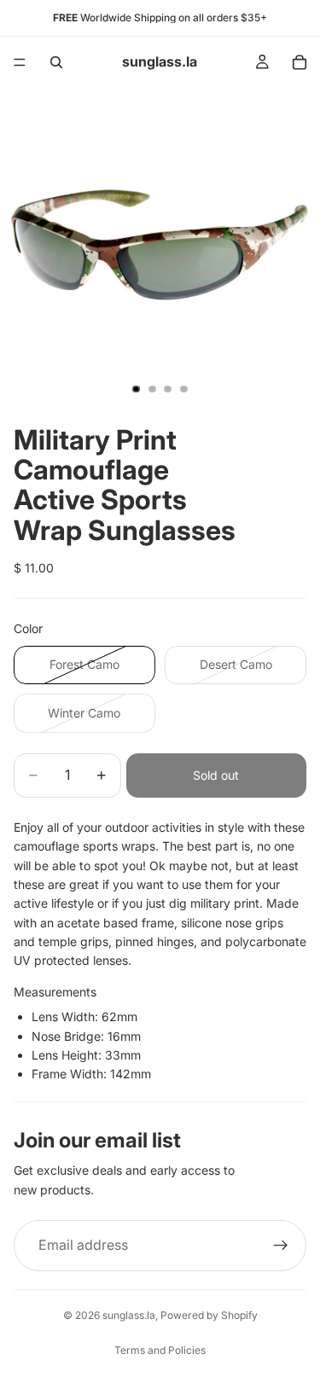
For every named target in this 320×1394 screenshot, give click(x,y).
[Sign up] (281, 1245)
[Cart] (299, 62)
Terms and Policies (160, 1350)
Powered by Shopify (209, 1315)
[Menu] (19, 62)
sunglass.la (128, 1315)
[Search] (56, 62)
